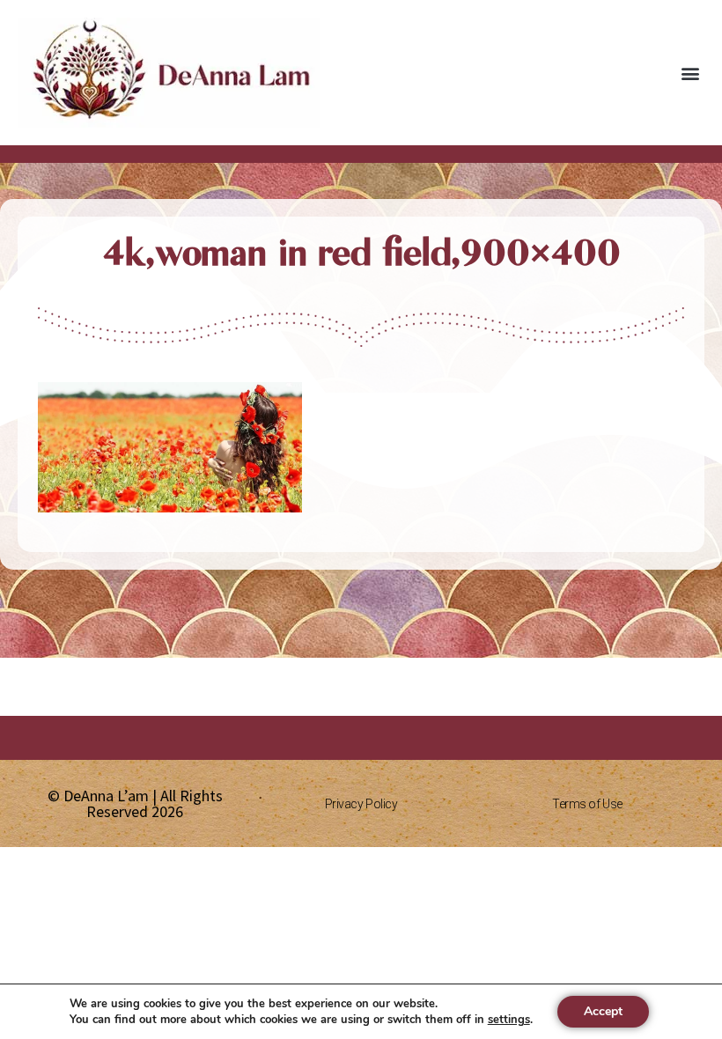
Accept (603, 1011)
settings (509, 1020)
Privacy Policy (361, 804)
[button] (689, 72)
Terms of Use (587, 804)
